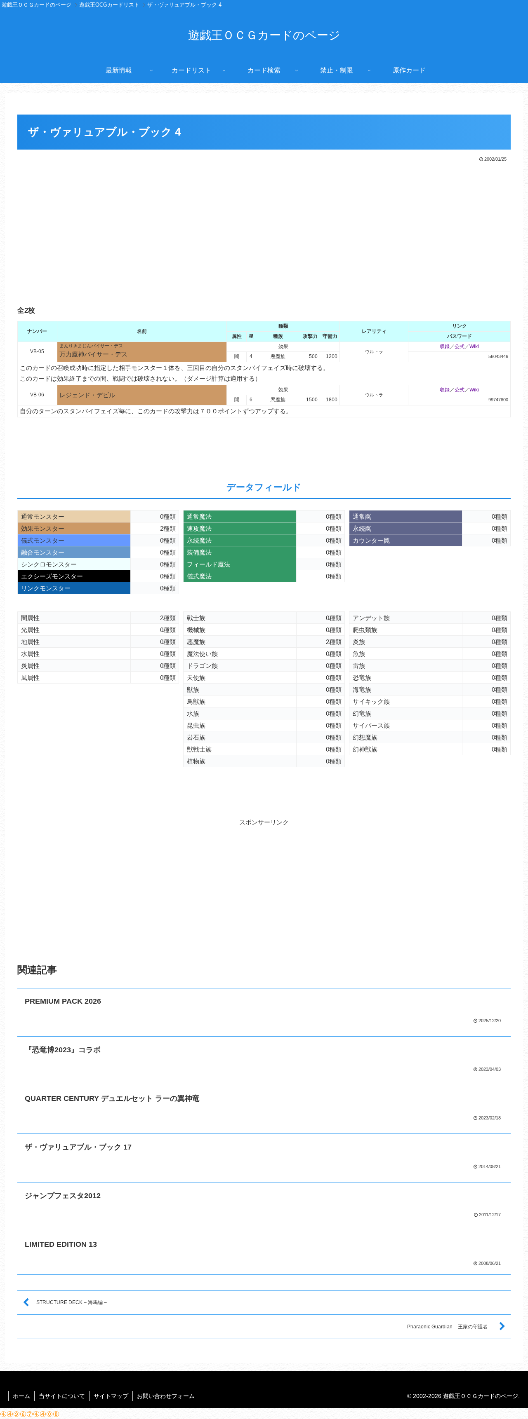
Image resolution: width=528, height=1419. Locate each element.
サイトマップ (111, 1396)
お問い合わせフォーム (166, 1396)
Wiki (474, 346)
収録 (445, 346)
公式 (459, 346)
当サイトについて (62, 1396)
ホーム (21, 1396)
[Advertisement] (264, 225)
